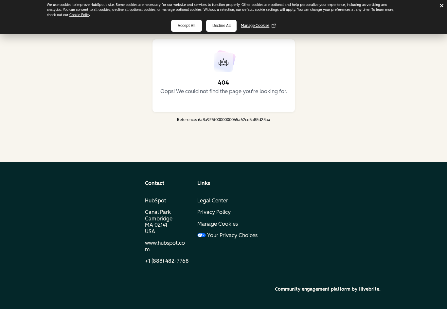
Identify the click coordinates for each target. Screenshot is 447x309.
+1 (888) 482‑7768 (167, 261)
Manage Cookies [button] (217, 224)
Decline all (221, 25)
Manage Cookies (255, 25)
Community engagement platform (312, 289)
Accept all (186, 25)
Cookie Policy (79, 15)
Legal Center (212, 200)
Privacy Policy (214, 212)
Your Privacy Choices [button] (224, 235)
